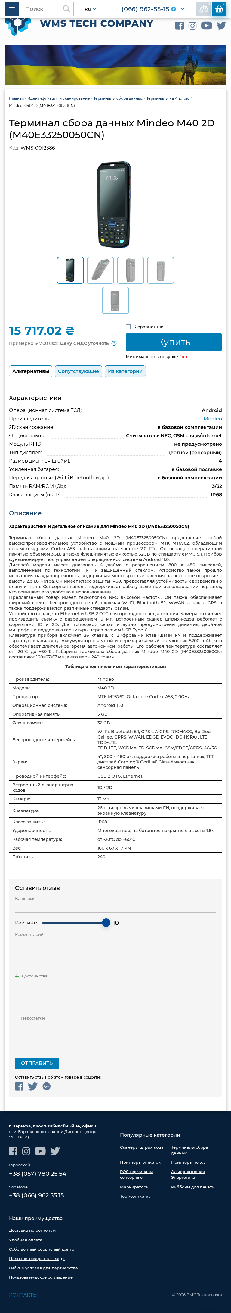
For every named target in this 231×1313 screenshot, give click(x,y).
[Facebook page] (179, 26)
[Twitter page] (221, 26)
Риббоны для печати (192, 1186)
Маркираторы (134, 1186)
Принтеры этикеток (140, 1162)
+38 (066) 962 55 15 (36, 1195)
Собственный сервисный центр (41, 1249)
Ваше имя (25, 898)
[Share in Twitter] (33, 1086)
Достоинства (35, 976)
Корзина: (224, 4)
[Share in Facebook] (19, 1086)
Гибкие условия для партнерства (43, 1267)
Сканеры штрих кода (142, 1147)
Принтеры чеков (188, 1162)
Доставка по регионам (32, 1230)
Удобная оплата (25, 1239)
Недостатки (33, 1018)
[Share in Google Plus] (46, 1086)
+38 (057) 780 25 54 (37, 1173)
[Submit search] (66, 9)
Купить (174, 342)
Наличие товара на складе (37, 1258)
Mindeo (213, 419)
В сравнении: (209, 4)
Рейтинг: (26, 923)
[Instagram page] (192, 26)
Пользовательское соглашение (41, 1277)
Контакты (23, 1295)
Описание (25, 513)
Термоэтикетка (135, 1196)
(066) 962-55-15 (145, 9)
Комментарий (29, 934)
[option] (115, 65)
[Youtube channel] (206, 26)
